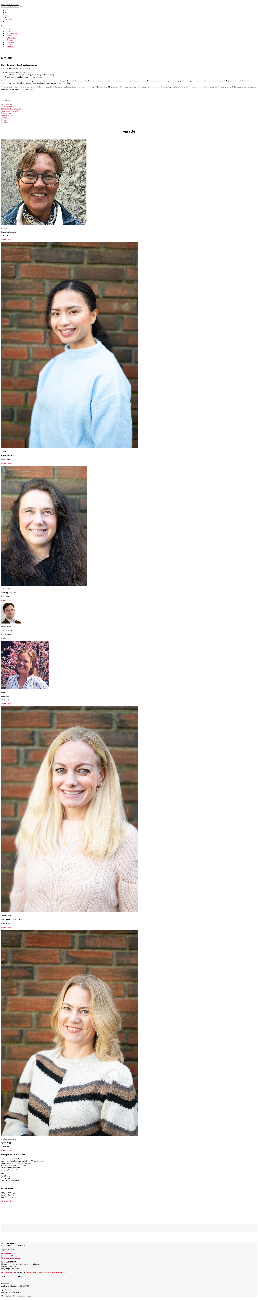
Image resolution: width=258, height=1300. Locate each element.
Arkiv (3, 1203)
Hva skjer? (11, 42)
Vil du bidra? (11, 38)
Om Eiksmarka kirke (8, 106)
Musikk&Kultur (12, 35)
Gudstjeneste (12, 33)
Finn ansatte (5, 100)
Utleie (9, 44)
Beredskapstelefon (8, 1272)
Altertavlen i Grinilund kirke (11, 109)
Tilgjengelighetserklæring (11, 1258)
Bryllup (3, 120)
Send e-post (6, 240)
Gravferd (4, 118)
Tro (8, 31)
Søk (21, 6)
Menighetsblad (6, 115)
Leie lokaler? (5, 122)
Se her (26, 1276)
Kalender (10, 47)
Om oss (9, 40)
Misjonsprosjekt (7, 104)
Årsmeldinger (6, 113)
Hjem (9, 29)
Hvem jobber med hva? (9, 111)
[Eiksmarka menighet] (9, 4)
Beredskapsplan (7, 1254)
